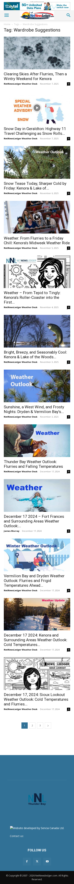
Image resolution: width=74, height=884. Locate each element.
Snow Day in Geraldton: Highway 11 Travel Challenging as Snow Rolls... (35, 131)
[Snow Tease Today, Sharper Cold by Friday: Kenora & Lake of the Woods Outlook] (37, 162)
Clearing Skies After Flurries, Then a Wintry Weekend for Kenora (35, 76)
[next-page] (48, 725)
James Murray (11, 530)
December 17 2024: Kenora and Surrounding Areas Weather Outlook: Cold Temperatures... (35, 640)
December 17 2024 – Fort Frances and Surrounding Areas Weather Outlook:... (34, 521)
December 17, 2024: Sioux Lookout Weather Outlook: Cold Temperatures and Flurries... (36, 699)
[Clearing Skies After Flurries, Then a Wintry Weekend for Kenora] (37, 53)
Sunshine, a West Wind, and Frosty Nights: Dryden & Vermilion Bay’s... (34, 409)
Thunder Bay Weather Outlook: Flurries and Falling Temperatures (33, 464)
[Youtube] (47, 861)
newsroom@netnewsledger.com (44, 836)
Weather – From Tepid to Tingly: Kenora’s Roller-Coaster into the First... (32, 297)
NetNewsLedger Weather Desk (20, 83)
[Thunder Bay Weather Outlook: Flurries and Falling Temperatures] (37, 440)
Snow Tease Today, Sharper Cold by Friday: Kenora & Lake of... (35, 185)
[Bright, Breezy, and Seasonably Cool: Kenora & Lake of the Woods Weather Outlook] (37, 331)
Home (7, 24)
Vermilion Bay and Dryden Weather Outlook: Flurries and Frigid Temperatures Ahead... (34, 581)
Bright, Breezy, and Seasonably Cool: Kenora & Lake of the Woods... (35, 354)
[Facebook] (27, 861)
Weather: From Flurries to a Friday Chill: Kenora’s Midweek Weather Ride (37, 240)
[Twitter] (37, 861)
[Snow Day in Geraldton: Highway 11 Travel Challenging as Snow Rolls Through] (37, 107)
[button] (6, 15)
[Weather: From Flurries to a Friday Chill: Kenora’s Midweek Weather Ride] (37, 217)
